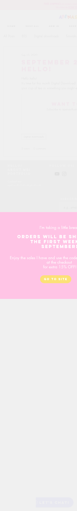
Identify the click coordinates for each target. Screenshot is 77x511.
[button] (55, 279)
